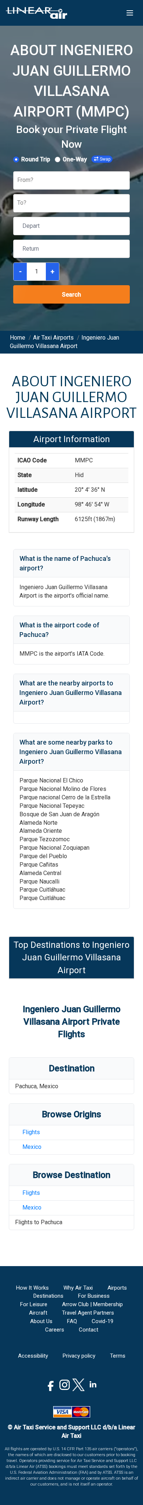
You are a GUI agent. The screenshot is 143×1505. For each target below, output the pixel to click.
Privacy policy (79, 1355)
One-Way (75, 159)
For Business (94, 1296)
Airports (117, 1287)
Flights (31, 1132)
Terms (117, 1355)
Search (71, 294)
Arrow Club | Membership (92, 1304)
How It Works (32, 1287)
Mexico (31, 1146)
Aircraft (38, 1312)
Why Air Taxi (78, 1287)
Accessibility (33, 1355)
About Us (41, 1321)
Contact (88, 1329)
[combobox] (18, 180)
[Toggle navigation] (129, 13)
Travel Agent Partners (88, 1312)
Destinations (48, 1296)
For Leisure (33, 1304)
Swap (105, 159)
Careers (54, 1329)
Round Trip (35, 159)
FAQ (72, 1321)
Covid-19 (102, 1321)
